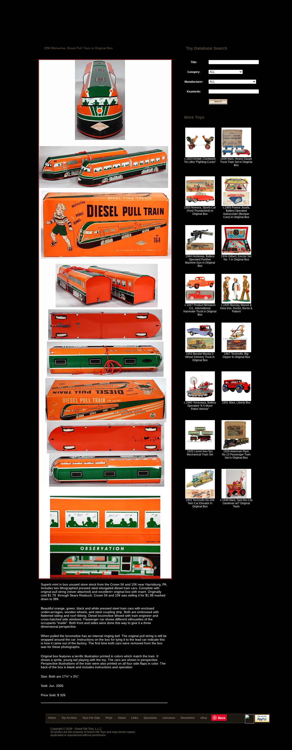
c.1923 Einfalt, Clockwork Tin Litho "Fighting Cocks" (200, 160)
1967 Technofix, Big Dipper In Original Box (236, 355)
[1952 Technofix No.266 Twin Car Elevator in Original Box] (200, 497)
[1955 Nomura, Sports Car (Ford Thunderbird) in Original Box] (200, 205)
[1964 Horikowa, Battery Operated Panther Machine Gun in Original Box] (200, 253)
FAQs (108, 717)
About (122, 717)
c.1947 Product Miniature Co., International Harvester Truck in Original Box (199, 309)
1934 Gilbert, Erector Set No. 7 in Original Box (236, 258)
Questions (150, 717)
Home (52, 717)
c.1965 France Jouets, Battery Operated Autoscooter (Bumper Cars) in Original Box (236, 212)
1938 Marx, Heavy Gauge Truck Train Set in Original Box (236, 162)
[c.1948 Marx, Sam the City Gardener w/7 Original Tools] (236, 497)
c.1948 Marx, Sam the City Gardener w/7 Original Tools (236, 503)
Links (134, 717)
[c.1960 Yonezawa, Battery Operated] (200, 400)
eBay (203, 717)
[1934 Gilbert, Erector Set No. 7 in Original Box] (236, 253)
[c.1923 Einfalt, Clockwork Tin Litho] (200, 156)
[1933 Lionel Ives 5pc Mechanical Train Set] (200, 448)
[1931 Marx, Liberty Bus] (236, 400)
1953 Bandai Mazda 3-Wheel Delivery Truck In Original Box (200, 357)
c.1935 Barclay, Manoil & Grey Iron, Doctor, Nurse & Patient (236, 308)
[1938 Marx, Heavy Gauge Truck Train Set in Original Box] (236, 156)
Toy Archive (69, 717)
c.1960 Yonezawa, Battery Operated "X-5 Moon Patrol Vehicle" (200, 406)
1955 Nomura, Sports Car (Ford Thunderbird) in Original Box (200, 211)
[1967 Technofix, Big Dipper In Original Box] (236, 351)
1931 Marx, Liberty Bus (236, 402)
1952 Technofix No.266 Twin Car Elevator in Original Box (200, 503)
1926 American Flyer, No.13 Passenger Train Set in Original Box (236, 454)
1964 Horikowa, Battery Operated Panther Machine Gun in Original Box (200, 261)
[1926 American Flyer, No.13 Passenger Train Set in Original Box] (236, 448)
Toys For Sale (91, 717)
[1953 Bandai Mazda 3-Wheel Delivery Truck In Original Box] (200, 351)
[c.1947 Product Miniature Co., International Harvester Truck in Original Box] (200, 302)
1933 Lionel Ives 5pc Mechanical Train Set (200, 453)
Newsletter (188, 717)
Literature (168, 717)
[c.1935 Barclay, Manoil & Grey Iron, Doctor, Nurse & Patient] (236, 302)
